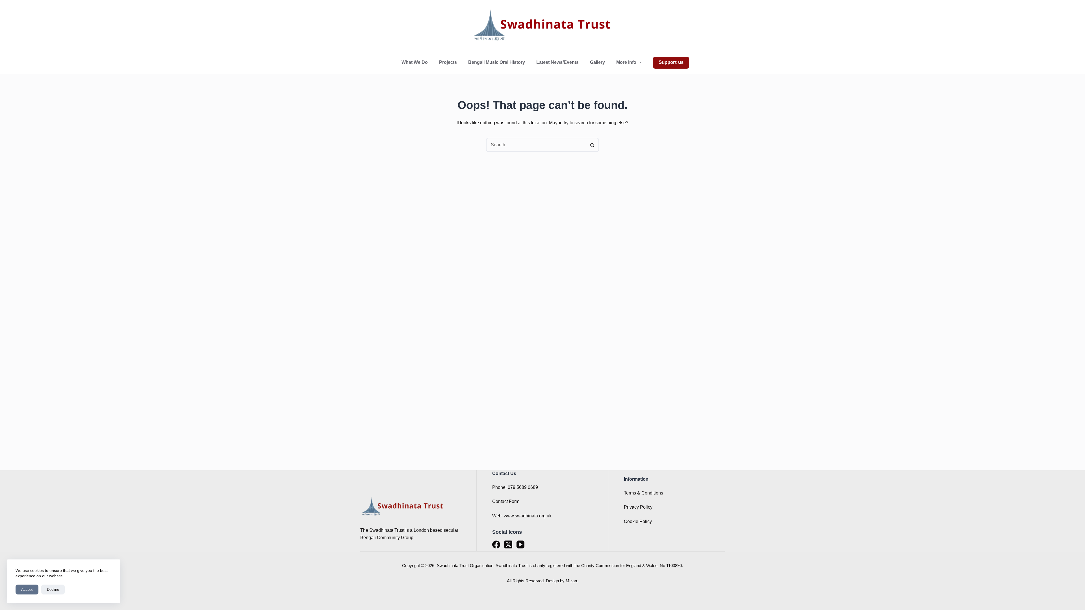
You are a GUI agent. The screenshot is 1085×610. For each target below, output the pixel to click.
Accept (27, 589)
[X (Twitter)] (508, 544)
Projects (448, 62)
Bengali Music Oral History (496, 62)
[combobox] (536, 145)
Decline (53, 589)
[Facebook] (496, 544)
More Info (626, 62)
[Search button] (591, 144)
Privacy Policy (638, 507)
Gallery (597, 62)
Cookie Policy (638, 521)
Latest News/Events (557, 62)
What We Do (415, 62)
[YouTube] (520, 544)
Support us (671, 62)
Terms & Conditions (643, 493)
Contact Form (505, 501)
